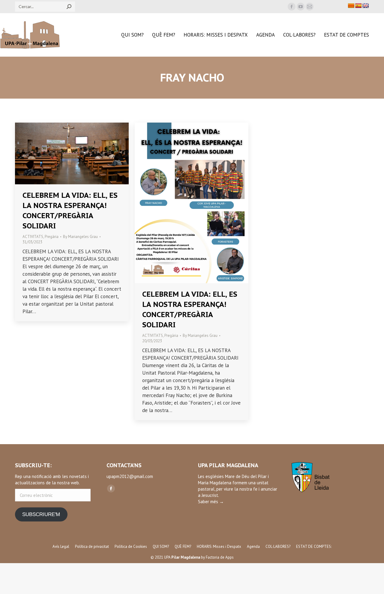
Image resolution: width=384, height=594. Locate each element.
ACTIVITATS (32, 236)
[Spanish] (358, 6)
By (80, 236)
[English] (365, 6)
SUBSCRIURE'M (41, 514)
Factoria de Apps (220, 557)
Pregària (51, 236)
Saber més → (211, 501)
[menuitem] (132, 35)
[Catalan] (351, 6)
